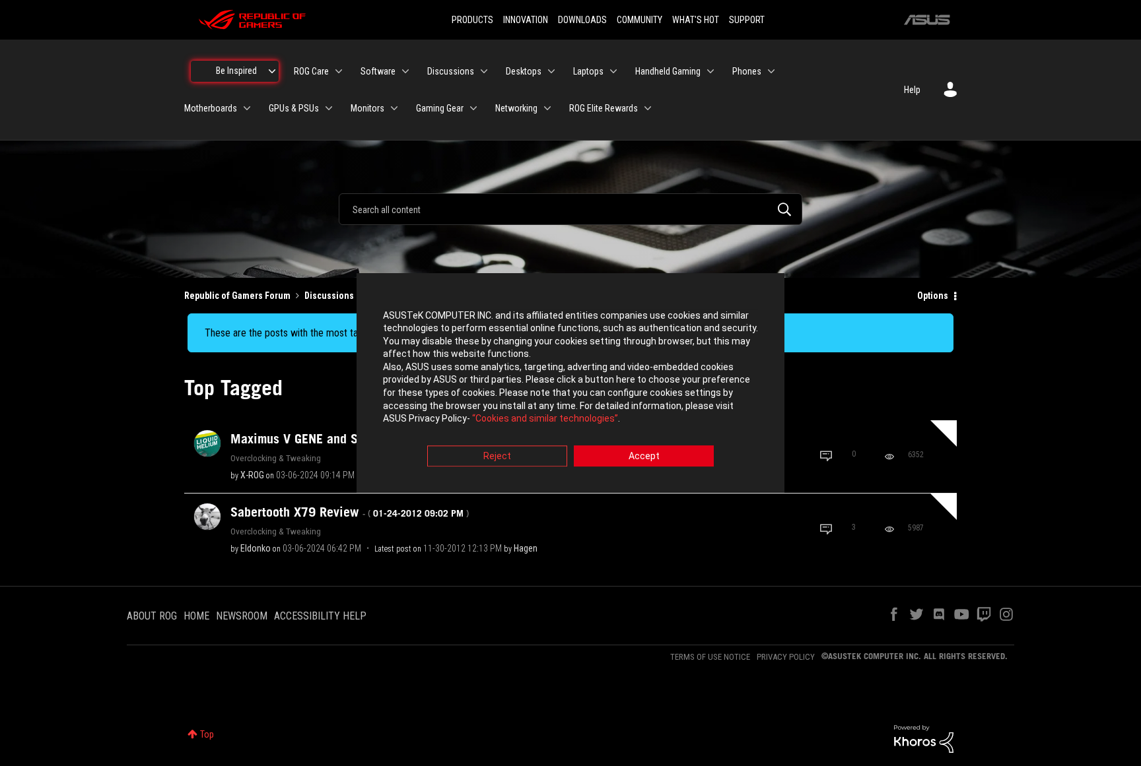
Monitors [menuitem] (367, 108)
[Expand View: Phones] (771, 71)
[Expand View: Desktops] (551, 71)
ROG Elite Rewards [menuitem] (603, 108)
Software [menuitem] (378, 71)
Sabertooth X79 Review (349, 512)
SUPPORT (747, 20)
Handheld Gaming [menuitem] (668, 71)
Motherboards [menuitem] (210, 108)
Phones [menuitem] (746, 71)
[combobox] (570, 209)
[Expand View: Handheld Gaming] (710, 71)
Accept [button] (644, 456)
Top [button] (207, 734)
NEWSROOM (241, 616)
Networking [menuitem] (516, 108)
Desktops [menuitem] (523, 71)
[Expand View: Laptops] (613, 71)
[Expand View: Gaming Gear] (473, 108)
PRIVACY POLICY (786, 657)
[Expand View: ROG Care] (338, 71)
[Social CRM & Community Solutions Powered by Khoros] (923, 738)
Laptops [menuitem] (588, 71)
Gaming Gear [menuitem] (440, 108)
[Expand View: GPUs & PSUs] (328, 108)
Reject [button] (497, 456)
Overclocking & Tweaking (275, 458)
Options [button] (932, 295)
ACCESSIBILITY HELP (320, 616)
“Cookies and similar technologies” (545, 419)
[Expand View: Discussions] (484, 71)
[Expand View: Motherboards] (247, 108)
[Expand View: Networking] (547, 108)
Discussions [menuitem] (450, 71)
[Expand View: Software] (405, 71)
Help (912, 89)
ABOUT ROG (152, 616)
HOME (196, 616)
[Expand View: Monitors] (394, 108)
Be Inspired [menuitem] (236, 70)
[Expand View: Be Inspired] (272, 71)
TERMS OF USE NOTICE (710, 657)
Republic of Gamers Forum (237, 295)
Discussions (329, 295)
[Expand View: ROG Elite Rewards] (647, 108)
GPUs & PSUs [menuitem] (294, 108)
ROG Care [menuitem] (311, 71)
